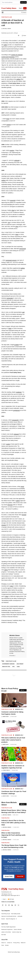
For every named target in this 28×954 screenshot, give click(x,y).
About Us (3, 942)
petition (18, 79)
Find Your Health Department (8, 927)
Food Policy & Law (6, 17)
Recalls (3, 918)
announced (22, 248)
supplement (16, 410)
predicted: (19, 392)
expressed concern (11, 260)
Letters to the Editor (6, 932)
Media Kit (23, 942)
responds (12, 200)
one (9, 222)
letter (17, 234)
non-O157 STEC (6, 666)
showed (24, 514)
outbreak (16, 160)
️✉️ (3, 899)
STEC (13, 666)
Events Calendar (18, 929)
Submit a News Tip (16, 932)
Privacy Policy (16, 942)
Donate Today (8, 876)
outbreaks (19, 916)
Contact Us (9, 942)
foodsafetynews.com (6, 892)
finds (7, 118)
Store (2, 945)
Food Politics (5, 818)
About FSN (20, 876)
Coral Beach (6, 770)
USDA (18, 666)
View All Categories (10, 918)
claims (6, 570)
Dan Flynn (6, 796)
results (8, 444)
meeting (8, 124)
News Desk (6, 716)
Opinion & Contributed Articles (8, 916)
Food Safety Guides (15, 913)
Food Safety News (15, 952)
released (16, 434)
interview (10, 504)
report (22, 486)
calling (5, 44)
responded (10, 298)
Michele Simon (7, 28)
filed (13, 210)
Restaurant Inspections (7, 929)
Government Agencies (8, 664)
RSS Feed (3, 934)
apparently (15, 420)
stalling (18, 500)
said (23, 312)
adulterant (20, 664)
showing (3, 525)
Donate (7, 945)
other (16, 226)
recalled (16, 344)
